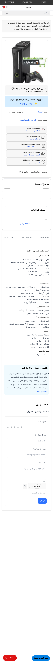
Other (40, 112)
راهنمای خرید (27, 237)
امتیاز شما (42, 421)
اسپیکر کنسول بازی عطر (28, 23)
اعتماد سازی (10, 657)
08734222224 (27, 2)
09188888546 (8, 2)
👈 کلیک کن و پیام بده (26, 103)
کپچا (44, 480)
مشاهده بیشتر (26, 224)
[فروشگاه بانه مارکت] (28, 7)
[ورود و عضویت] (7, 7)
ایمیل (39, 449)
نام (40, 435)
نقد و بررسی (44, 237)
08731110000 (45, 2)
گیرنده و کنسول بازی (28, 120)
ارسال (42, 500)
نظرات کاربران (9, 237)
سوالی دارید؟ (41, 658)
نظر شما (42, 462)
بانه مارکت (45, 23)
